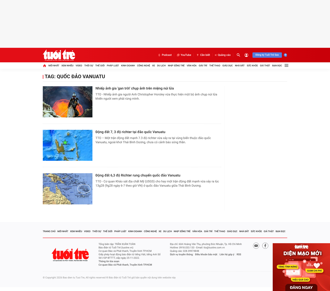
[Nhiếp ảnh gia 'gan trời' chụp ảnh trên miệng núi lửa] (67, 101)
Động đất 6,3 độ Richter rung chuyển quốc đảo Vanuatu (137, 175)
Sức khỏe (252, 65)
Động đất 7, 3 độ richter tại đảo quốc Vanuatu (130, 132)
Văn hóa (192, 65)
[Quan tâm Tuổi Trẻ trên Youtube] (256, 246)
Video (79, 65)
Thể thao (214, 65)
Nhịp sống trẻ (176, 65)
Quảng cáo (224, 55)
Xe (153, 65)
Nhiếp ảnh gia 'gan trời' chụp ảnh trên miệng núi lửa (134, 88)
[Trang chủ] (44, 65)
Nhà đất (240, 65)
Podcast (167, 55)
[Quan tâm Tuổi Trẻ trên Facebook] (265, 246)
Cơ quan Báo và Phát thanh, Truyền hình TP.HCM (125, 264)
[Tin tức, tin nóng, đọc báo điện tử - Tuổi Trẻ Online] (59, 55)
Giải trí (203, 65)
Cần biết (205, 55)
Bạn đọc (277, 65)
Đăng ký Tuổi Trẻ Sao (267, 55)
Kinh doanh (128, 65)
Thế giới (100, 65)
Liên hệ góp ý (227, 254)
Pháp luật (113, 65)
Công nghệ (143, 65)
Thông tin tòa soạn (109, 261)
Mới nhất (53, 65)
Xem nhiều (67, 65)
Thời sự (88, 65)
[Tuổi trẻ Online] (71, 254)
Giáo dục (227, 65)
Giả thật (265, 65)
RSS (239, 254)
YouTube (186, 55)
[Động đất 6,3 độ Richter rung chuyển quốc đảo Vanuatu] (67, 188)
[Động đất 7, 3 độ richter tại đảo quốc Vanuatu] (67, 145)
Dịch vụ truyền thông (181, 254)
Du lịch (161, 65)
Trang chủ (49, 231)
